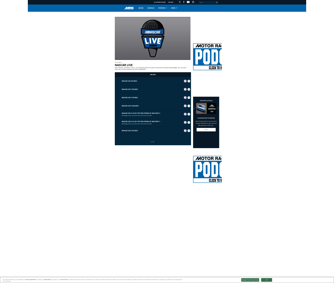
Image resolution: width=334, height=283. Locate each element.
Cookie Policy (47, 279)
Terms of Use (64, 279)
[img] (206, 54)
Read (206, 129)
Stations (161, 8)
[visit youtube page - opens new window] (188, 2)
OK (266, 280)
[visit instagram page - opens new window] (193, 2)
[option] (206, 118)
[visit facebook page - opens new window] (184, 2)
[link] (206, 54)
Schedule (150, 8)
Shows (140, 8)
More (173, 8)
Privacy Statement (30, 279)
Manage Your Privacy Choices (250, 280)
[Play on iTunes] (185, 81)
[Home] (129, 8)
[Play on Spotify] (189, 81)
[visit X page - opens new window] (180, 2)
